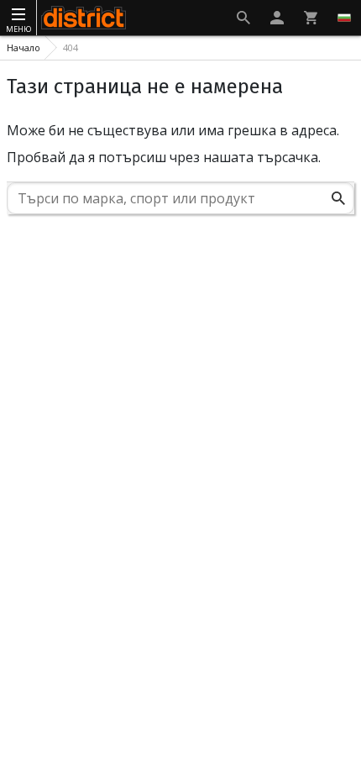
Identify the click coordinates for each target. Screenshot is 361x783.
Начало (23, 47)
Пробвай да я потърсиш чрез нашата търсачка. (164, 157)
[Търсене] (243, 17)
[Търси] (338, 198)
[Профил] (277, 17)
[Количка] (310, 17)
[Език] (344, 17)
